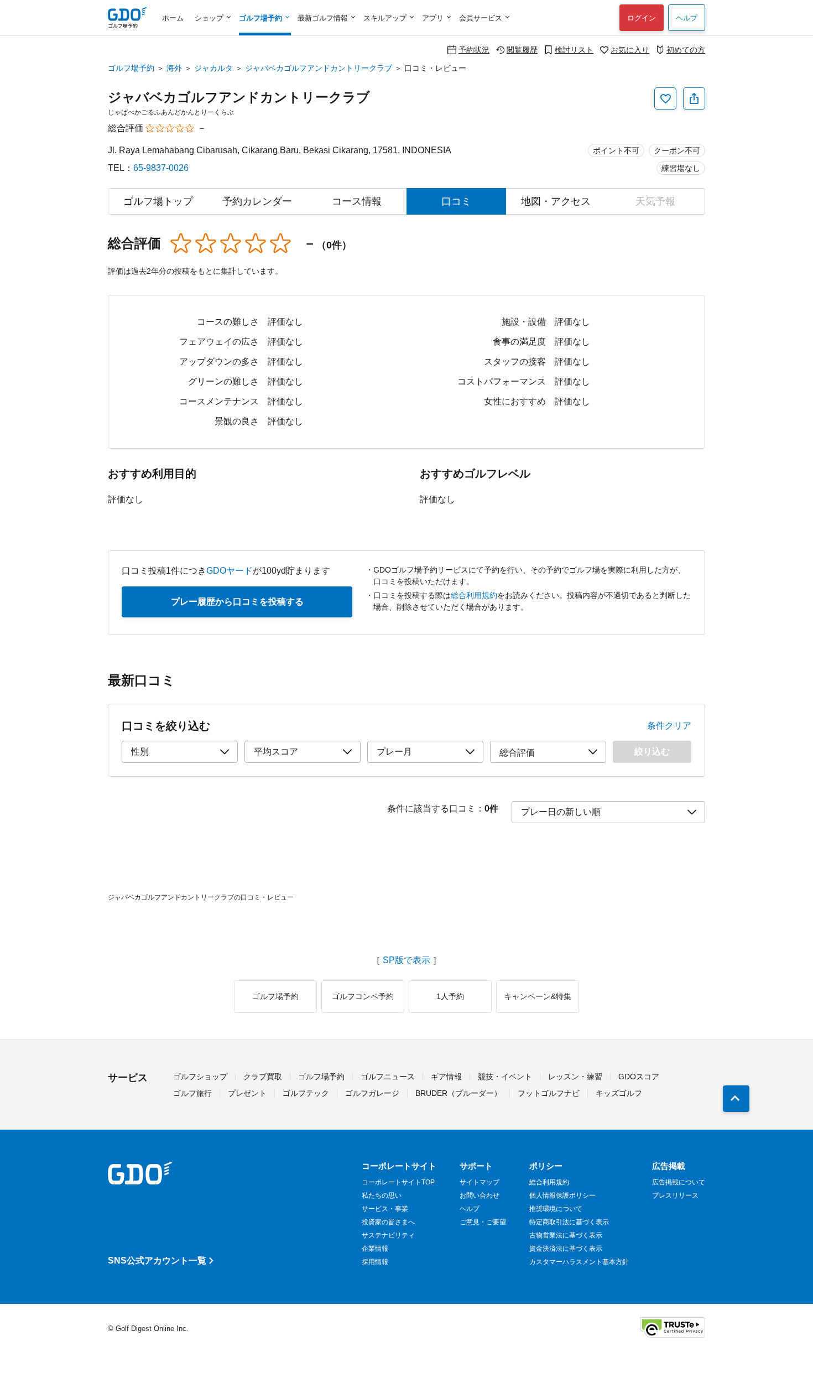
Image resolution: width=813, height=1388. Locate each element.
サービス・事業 (385, 1209)
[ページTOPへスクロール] (736, 1098)
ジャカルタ (213, 68)
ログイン (641, 18)
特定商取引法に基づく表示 (569, 1222)
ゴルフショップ (200, 1076)
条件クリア (669, 725)
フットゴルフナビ (549, 1093)
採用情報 (375, 1262)
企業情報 (375, 1248)
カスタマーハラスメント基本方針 (579, 1262)
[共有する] (694, 98)
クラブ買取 (262, 1076)
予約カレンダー (257, 201)
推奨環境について (555, 1209)
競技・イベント (505, 1076)
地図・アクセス (556, 201)
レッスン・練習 (575, 1076)
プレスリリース (675, 1195)
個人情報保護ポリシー (562, 1195)
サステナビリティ (388, 1235)
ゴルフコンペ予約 (363, 996)
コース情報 (357, 201)
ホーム (173, 18)
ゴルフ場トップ (158, 201)
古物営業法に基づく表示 (565, 1235)
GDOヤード (229, 570)
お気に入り (630, 49)
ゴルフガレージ (372, 1093)
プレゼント (247, 1093)
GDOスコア (638, 1076)
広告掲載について (678, 1182)
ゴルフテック (306, 1093)
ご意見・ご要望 (483, 1222)
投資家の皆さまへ (388, 1222)
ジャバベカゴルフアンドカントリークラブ (318, 68)
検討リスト (574, 49)
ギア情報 (446, 1076)
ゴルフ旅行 (192, 1093)
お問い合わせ (479, 1195)
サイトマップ (479, 1182)
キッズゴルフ (619, 1093)
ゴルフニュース (388, 1076)
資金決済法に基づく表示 (565, 1248)
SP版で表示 (406, 960)
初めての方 (685, 49)
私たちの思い (382, 1195)
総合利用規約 (474, 595)
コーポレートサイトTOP (398, 1182)
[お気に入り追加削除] (665, 98)
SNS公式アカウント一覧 (157, 1260)
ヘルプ (686, 18)
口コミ (456, 201)
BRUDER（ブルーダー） (458, 1093)
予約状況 (473, 49)
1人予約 (450, 996)
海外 (174, 68)
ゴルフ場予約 (131, 68)
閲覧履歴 (522, 49)
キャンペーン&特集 (537, 996)
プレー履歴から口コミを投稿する (237, 601)
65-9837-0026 (161, 168)
